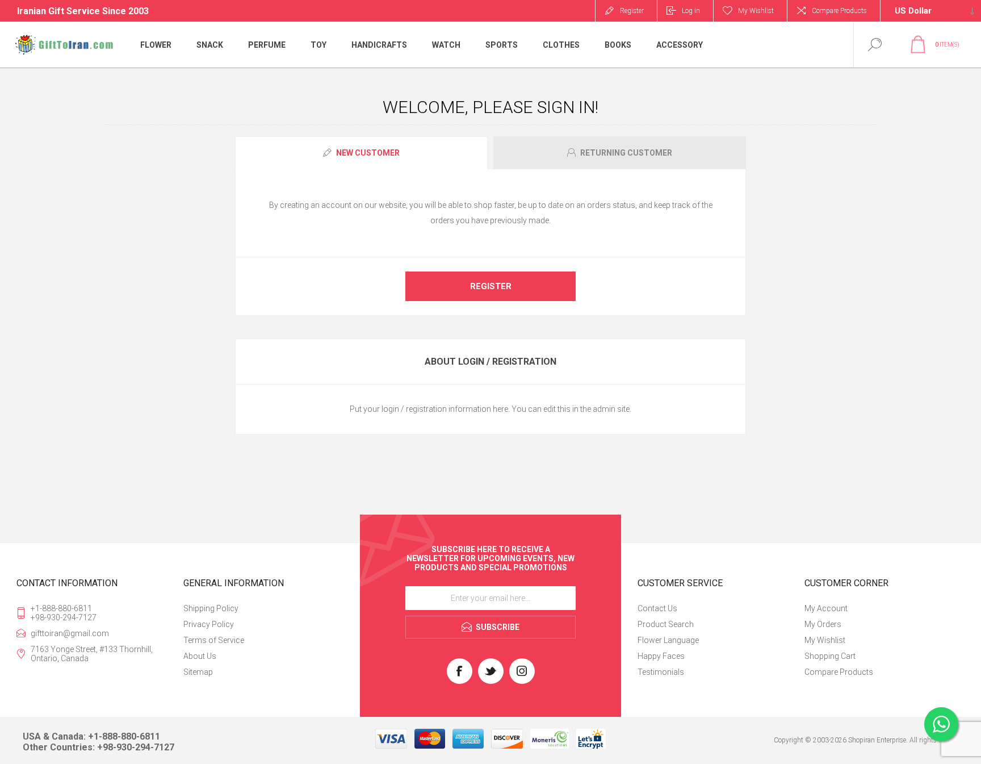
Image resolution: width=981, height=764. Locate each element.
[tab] (363, 152)
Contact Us (657, 608)
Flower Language (668, 640)
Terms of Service (213, 640)
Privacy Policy (208, 624)
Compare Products (839, 11)
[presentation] (361, 152)
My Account (826, 608)
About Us (199, 656)
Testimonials (661, 672)
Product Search (666, 624)
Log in (691, 11)
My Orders (822, 624)
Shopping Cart (830, 656)
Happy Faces (661, 656)
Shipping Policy (210, 608)
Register (632, 11)
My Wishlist (824, 640)
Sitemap (198, 672)
